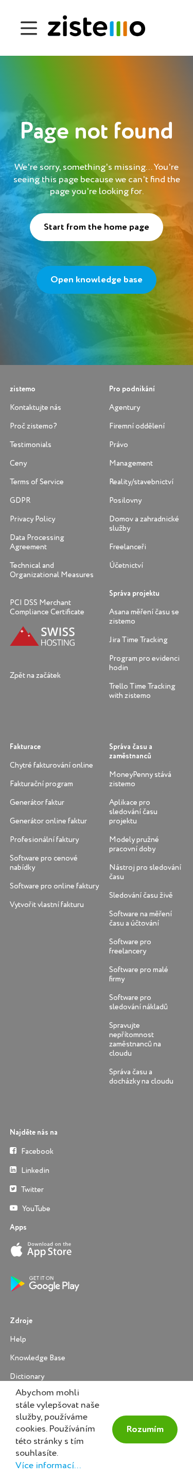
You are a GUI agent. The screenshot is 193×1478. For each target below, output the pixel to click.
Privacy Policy (32, 519)
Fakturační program (41, 784)
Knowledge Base (37, 1358)
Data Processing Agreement (37, 542)
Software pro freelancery (130, 946)
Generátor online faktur (48, 821)
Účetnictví (126, 565)
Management (131, 463)
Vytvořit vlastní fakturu (47, 905)
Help (18, 1339)
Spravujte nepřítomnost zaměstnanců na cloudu (135, 1039)
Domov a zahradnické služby (144, 523)
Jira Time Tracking (138, 640)
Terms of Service (37, 482)
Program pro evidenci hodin (144, 663)
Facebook (37, 1151)
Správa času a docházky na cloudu (141, 1076)
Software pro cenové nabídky (44, 862)
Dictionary (27, 1376)
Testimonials (30, 445)
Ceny (18, 463)
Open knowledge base (96, 279)
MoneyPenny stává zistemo (140, 779)
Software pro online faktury (54, 886)
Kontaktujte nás (35, 407)
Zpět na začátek (35, 675)
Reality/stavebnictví (141, 482)
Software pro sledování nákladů (138, 1002)
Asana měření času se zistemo (144, 616)
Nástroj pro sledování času (145, 872)
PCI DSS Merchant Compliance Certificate (47, 607)
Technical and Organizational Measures (52, 570)
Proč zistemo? (33, 426)
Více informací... (48, 1465)
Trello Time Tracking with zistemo (142, 691)
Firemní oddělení (137, 426)
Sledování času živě (141, 895)
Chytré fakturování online (51, 765)
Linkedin (34, 1170)
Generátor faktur (37, 802)
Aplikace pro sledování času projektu (133, 812)
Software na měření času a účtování (140, 918)
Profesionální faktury (44, 840)
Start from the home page (96, 227)
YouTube (35, 1209)
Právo (118, 445)
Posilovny (125, 500)
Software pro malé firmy (138, 974)
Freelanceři (127, 547)
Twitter (32, 1190)
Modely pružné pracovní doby (134, 844)
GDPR (20, 500)
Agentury (124, 407)
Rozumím (145, 1429)
